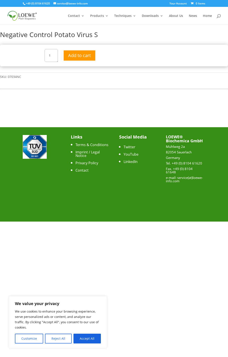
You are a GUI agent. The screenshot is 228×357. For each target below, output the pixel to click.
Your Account (178, 3)
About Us (176, 16)
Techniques (123, 16)
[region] (58, 322)
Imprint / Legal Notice (87, 154)
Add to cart (79, 55)
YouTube (131, 154)
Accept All (87, 338)
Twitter (129, 147)
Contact (74, 16)
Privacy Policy (86, 163)
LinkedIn (131, 161)
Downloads (150, 16)
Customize (29, 338)
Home (207, 16)
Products (97, 16)
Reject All (58, 338)
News (193, 16)
